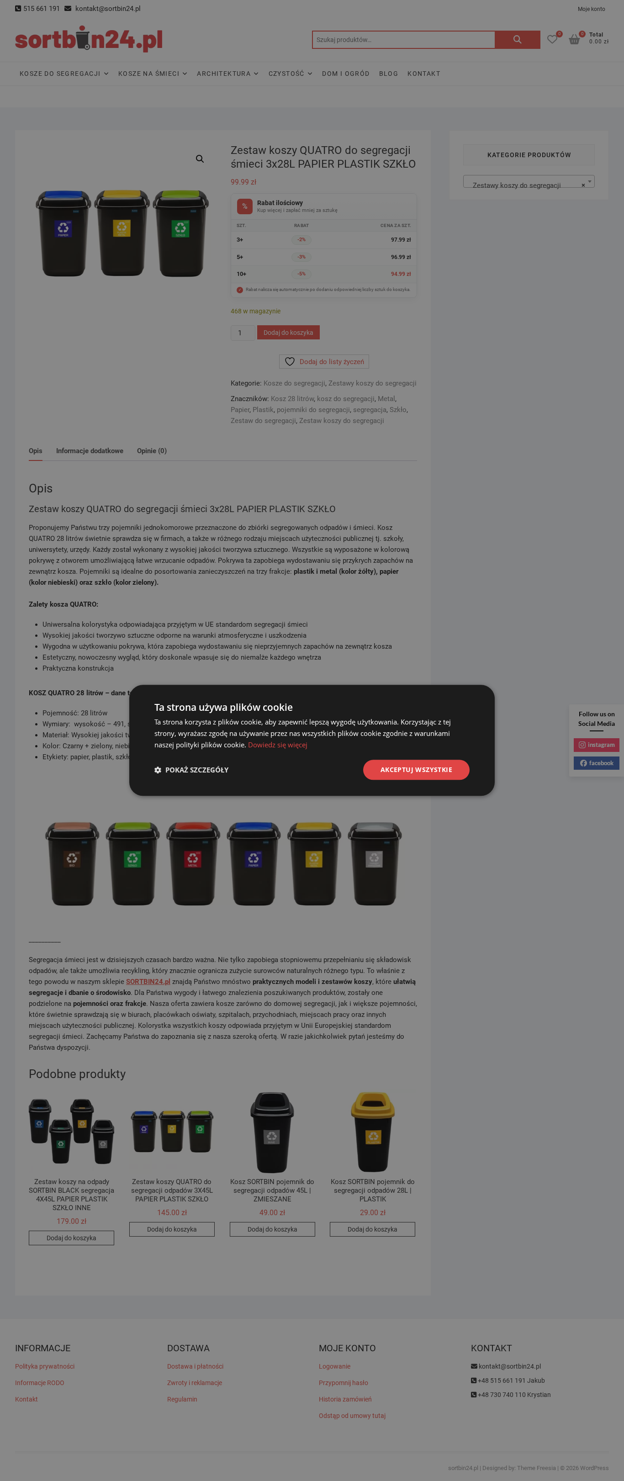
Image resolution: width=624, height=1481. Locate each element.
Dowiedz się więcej (277, 744)
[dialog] (312, 740)
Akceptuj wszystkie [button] (416, 769)
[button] (191, 770)
